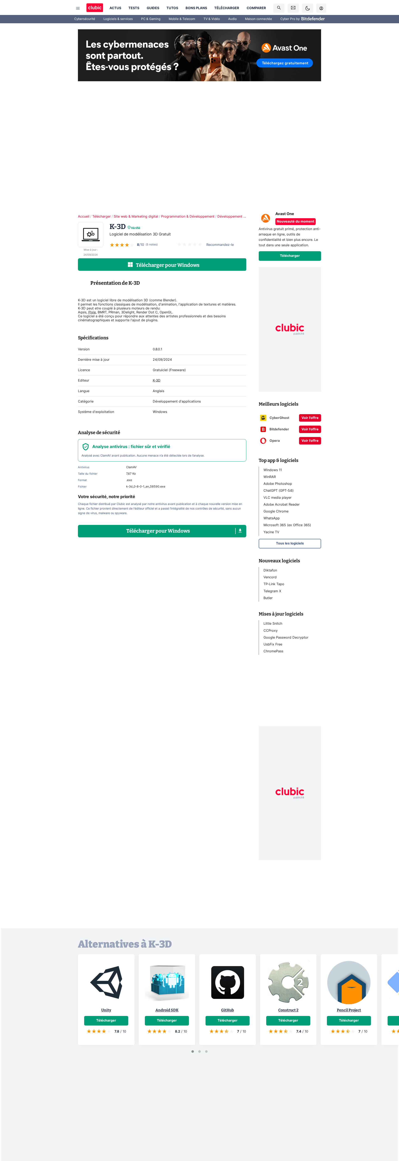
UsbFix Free (273, 644)
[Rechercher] (278, 8)
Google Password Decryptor (286, 637)
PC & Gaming (150, 19)
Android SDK (167, 1010)
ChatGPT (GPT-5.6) (279, 490)
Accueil (83, 216)
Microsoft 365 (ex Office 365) (287, 525)
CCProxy (271, 630)
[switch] (307, 8)
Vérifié (135, 228)
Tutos (172, 8)
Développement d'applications (241, 216)
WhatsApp (272, 518)
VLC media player (278, 497)
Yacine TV (271, 532)
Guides (153, 8)
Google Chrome (276, 511)
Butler (268, 598)
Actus (115, 8)
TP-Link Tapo (274, 584)
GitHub (227, 1010)
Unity (106, 1010)
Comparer (256, 8)
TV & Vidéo (211, 19)
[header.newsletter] (293, 8)
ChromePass (273, 651)
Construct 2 (288, 1010)
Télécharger (226, 8)
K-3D (156, 380)
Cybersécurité (84, 19)
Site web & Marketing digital (136, 216)
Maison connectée (258, 19)
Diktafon (270, 570)
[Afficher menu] (78, 8)
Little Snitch (273, 623)
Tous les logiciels (290, 543)
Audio (232, 19)
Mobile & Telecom (182, 19)
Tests (133, 8)
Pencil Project (349, 1010)
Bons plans (196, 8)
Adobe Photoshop (278, 483)
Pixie (92, 312)
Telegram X (272, 591)
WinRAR (270, 477)
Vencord (270, 577)
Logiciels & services (118, 19)
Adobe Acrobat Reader (282, 504)
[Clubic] (94, 8)
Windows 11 (273, 470)
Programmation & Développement (187, 216)
